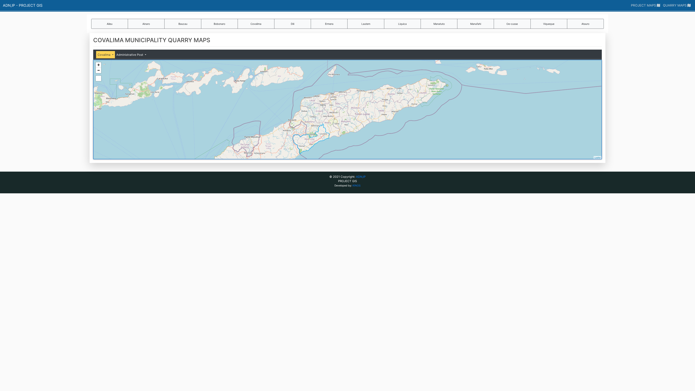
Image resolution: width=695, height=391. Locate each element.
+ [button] (98, 65)
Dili (292, 23)
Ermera (329, 23)
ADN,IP (361, 176)
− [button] (98, 70)
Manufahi (475, 23)
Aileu (109, 23)
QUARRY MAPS (675, 5)
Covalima (255, 23)
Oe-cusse (512, 23)
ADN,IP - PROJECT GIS (23, 5)
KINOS (357, 185)
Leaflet (598, 157)
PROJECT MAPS (644, 5)
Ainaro (146, 23)
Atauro (585, 23)
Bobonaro (219, 23)
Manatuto (439, 23)
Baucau (182, 23)
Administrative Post (130, 54)
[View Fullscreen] (98, 78)
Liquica (402, 23)
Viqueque (548, 23)
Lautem (365, 23)
